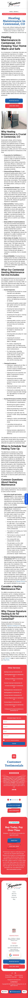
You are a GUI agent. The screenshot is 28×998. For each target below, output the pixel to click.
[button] (24, 991)
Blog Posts (6, 660)
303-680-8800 (14, 945)
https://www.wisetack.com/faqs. (14, 869)
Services (14, 895)
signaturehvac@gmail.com (14, 947)
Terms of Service (18, 975)
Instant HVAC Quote (26, 498)
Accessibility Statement (11, 977)
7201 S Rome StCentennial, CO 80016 (14, 950)
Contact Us (14, 897)
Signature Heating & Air (13, 625)
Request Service (20, 581)
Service (16, 11)
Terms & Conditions (15, 740)
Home (11, 11)
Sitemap (21, 977)
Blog (14, 899)
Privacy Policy (8, 975)
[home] (14, 4)
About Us (8, 658)
